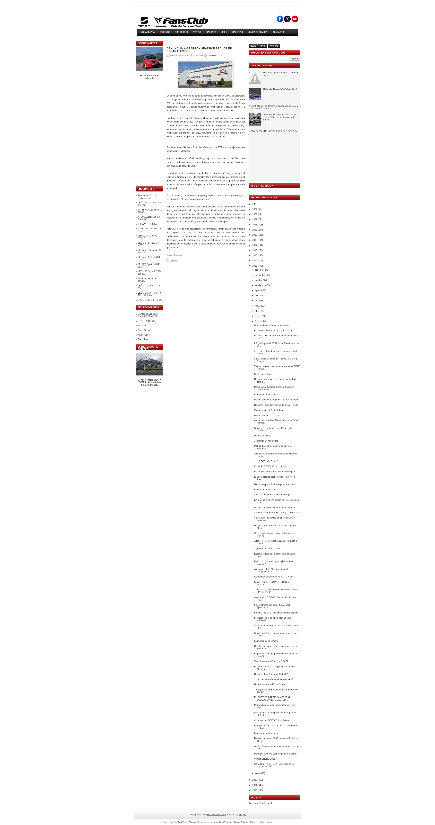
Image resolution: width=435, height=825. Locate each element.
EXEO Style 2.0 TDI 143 (150, 300)
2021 (255, 224)
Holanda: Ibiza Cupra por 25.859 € (271, 674)
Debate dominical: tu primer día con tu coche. (276, 399)
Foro (263, 46)
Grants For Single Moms (261, 822)
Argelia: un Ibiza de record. (267, 415)
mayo (258, 306)
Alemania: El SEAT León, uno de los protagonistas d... (272, 570)
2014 (255, 260)
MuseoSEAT (144, 334)
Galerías (237, 32)
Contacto (278, 32)
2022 (255, 219)
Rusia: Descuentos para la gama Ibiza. (273, 330)
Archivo (274, 46)
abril (257, 311)
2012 (255, 780)
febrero (259, 321)
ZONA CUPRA (148, 32)
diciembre (260, 270)
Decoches (143, 339)
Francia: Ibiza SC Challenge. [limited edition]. (276, 612)
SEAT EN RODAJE (147, 321)
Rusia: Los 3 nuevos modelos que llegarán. (275, 471)
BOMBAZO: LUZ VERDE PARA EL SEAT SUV (273, 131)
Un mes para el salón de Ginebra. (270, 684)
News (253, 46)
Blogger (242, 814)
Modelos (165, 32)
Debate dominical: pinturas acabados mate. (275, 507)
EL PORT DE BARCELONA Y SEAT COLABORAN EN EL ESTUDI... (272, 698)
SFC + (224, 32)
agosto (258, 290)
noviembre (260, 275)
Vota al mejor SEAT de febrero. (269, 410)
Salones (211, 32)
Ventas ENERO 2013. (265, 759)
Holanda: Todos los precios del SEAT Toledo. (276, 405)
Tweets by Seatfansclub (260, 803)
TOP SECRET (181, 32)
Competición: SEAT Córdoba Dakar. (271, 720)
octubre (259, 280)
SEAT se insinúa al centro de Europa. (272, 494)
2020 (255, 230)
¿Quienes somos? (257, 32)
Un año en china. (262, 435)
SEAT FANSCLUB (216, 814)
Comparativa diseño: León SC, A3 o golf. (274, 576)
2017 (255, 245)
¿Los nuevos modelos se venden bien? (273, 679)
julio (257, 295)
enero (258, 773)
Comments (212, 55)
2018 (255, 240)
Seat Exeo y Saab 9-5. (265, 374)
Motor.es (142, 325)
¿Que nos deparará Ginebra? (268, 548)
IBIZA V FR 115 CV (147, 224)
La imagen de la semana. (266, 394)
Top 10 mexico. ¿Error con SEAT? (271, 661)
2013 (255, 266)
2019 (255, 235)
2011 (255, 785)
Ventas (197, 32)
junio (257, 300)
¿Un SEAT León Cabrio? (266, 461)
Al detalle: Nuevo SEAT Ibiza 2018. (280, 89)
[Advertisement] (149, 133)
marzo (258, 316)
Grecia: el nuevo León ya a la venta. (272, 325)
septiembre (261, 285)
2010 (255, 790)
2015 (255, 255)
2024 (255, 209)
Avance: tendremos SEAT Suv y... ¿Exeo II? (276, 512)
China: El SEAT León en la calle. (270, 466)
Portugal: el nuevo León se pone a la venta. (275, 753)
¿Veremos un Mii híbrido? (266, 441)
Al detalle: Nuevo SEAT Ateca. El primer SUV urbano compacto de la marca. (280, 117)
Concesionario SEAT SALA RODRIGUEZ (148, 315)
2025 (255, 204)
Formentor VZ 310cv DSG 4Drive (148, 196)
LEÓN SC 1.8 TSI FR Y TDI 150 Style (149, 294)
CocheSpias (144, 330)
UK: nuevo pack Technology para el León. (274, 484)
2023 (255, 214)
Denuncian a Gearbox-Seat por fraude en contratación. (199, 50)
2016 (255, 250)
